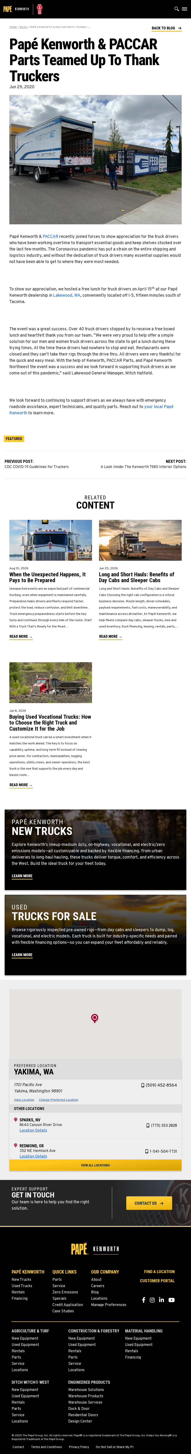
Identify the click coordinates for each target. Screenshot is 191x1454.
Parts (57, 1280)
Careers (97, 1286)
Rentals (18, 1292)
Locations (99, 1298)
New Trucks (21, 1280)
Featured (14, 439)
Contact (18, 1447)
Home (13, 27)
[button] (167, 28)
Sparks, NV (30, 1119)
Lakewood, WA (66, 295)
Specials (59, 1298)
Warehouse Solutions (86, 1390)
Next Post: (143, 464)
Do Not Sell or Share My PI (114, 1447)
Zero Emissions (65, 1292)
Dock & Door (79, 1409)
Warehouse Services (85, 1402)
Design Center (80, 1421)
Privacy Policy (79, 1447)
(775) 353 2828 (164, 1125)
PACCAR (50, 236)
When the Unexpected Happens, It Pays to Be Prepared (47, 577)
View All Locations (95, 1165)
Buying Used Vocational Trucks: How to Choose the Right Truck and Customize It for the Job (50, 723)
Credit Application (67, 1305)
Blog (23, 27)
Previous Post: (37, 464)
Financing (19, 1298)
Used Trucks (22, 1286)
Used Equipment (25, 1345)
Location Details (33, 1130)
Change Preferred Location (58, 1100)
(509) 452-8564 (161, 1085)
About (96, 1280)
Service (58, 1286)
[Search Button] (177, 10)
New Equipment (25, 1338)
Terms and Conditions (46, 1447)
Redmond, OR (32, 1145)
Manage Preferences (108, 1305)
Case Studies (63, 1311)
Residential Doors (83, 1415)
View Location (24, 1100)
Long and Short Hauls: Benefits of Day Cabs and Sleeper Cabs (136, 577)
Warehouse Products (85, 1396)
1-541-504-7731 (163, 1151)
